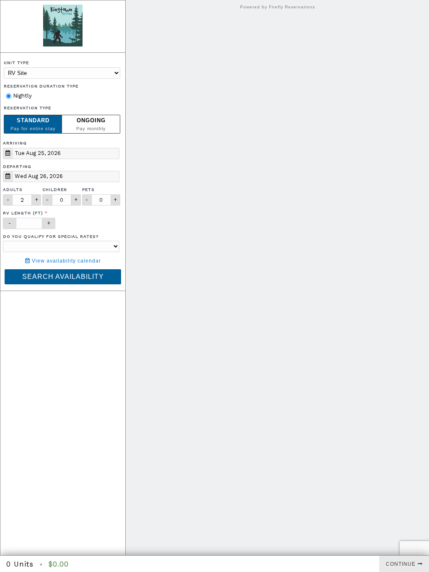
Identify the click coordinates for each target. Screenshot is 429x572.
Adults (13, 189)
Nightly (21, 96)
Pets (88, 189)
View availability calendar (65, 261)
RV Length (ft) (23, 213)
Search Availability (63, 276)
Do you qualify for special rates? (50, 236)
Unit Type (16, 62)
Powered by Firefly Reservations (277, 7)
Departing (17, 166)
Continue (401, 564)
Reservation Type (27, 108)
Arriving (15, 143)
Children (54, 189)
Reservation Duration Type (41, 86)
